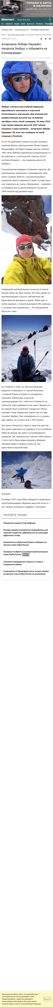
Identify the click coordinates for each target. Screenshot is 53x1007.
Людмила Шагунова (16, 34)
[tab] (9, 24)
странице (6, 136)
